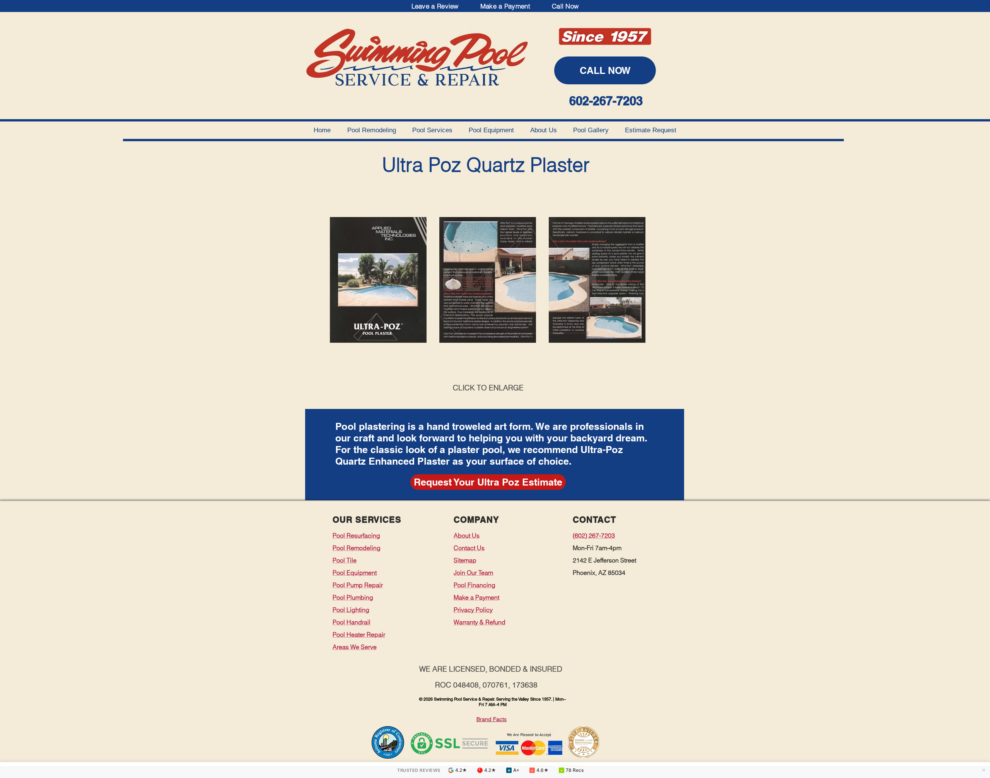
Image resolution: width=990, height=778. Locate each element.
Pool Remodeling (357, 548)
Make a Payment (505, 6)
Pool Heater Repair (359, 634)
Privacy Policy (473, 610)
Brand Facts (491, 719)
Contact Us (469, 548)
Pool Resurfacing (356, 535)
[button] (488, 482)
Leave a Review (435, 6)
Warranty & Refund (479, 622)
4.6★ (540, 770)
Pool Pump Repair (358, 585)
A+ (513, 770)
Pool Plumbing (353, 597)
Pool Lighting (351, 610)
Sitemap (465, 560)
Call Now (565, 6)
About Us (467, 535)
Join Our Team (473, 572)
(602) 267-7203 (594, 535)
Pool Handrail (351, 622)
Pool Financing (474, 585)
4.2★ (461, 770)
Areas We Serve (355, 647)
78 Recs (572, 770)
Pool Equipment (355, 572)
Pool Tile (345, 560)
